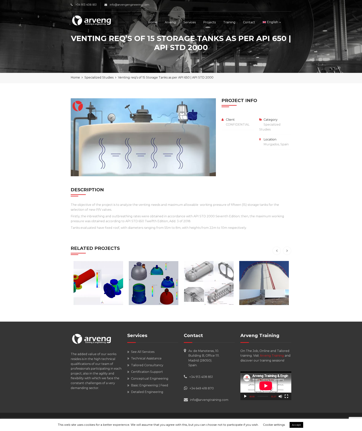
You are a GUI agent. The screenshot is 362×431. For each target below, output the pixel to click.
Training (229, 22)
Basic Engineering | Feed (149, 385)
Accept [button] (296, 424)
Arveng (170, 22)
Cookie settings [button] (274, 424)
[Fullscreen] (286, 396)
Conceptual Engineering (149, 378)
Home (152, 22)
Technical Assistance (146, 358)
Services (189, 22)
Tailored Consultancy (147, 365)
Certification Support (147, 372)
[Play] (245, 396)
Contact (249, 22)
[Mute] (280, 396)
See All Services (142, 352)
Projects (209, 22)
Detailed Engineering (147, 392)
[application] (265, 385)
